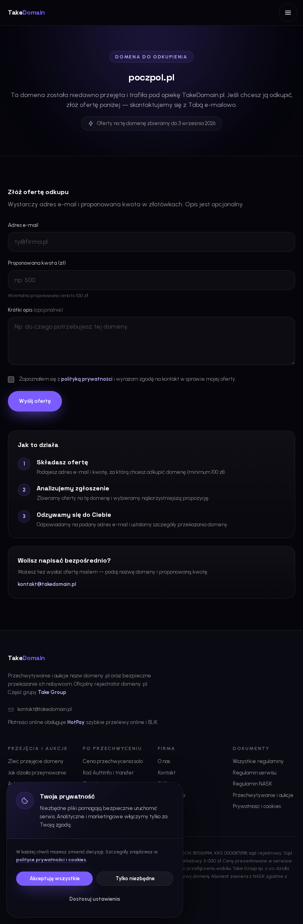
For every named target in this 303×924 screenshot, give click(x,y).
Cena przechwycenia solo (113, 761)
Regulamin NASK (252, 784)
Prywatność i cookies (257, 806)
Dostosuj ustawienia (94, 899)
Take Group (52, 692)
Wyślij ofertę (35, 401)
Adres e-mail (23, 225)
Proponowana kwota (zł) (37, 263)
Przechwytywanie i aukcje (263, 795)
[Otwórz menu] (288, 12)
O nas (164, 761)
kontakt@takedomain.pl (47, 584)
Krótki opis (35, 310)
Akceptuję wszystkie (55, 878)
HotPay (75, 722)
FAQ (162, 784)
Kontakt (167, 773)
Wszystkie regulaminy (258, 761)
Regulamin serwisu (254, 773)
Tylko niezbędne (135, 878)
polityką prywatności (86, 379)
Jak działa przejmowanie (37, 773)
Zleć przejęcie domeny (36, 761)
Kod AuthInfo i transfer (108, 773)
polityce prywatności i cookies (51, 859)
